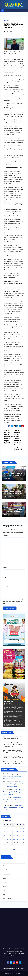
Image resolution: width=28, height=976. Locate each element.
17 (4, 839)
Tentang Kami (6, 968)
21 (17, 839)
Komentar (5, 535)
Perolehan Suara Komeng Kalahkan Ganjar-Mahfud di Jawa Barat (13, 808)
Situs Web (5, 587)
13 (14, 835)
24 (4, 842)
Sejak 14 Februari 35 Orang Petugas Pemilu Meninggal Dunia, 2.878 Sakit (13, 784)
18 (7, 839)
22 (20, 839)
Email (4, 577)
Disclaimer (22, 968)
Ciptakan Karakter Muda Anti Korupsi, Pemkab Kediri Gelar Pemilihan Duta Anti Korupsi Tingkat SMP (18, 439)
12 (11, 835)
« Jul (13, 850)
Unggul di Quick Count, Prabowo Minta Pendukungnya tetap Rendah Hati (13, 800)
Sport (4, 894)
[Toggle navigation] (14, 11)
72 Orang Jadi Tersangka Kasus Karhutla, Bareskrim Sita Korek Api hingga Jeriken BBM (12, 744)
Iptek (4, 878)
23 (23, 839)
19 (11, 839)
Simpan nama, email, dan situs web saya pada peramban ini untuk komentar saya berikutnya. (13, 601)
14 (17, 835)
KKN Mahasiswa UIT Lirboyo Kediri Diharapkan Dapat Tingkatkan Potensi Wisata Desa (13, 511)
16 (23, 835)
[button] (25, 10)
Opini (4, 890)
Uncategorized (7, 898)
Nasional (5, 886)
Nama (5, 567)
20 (14, 839)
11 (7, 835)
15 (20, 835)
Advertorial (6, 861)
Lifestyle (5, 882)
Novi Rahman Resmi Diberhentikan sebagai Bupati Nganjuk (9, 436)
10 (4, 835)
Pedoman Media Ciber (15, 968)
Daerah (6, 20)
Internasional (6, 874)
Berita (4, 866)
